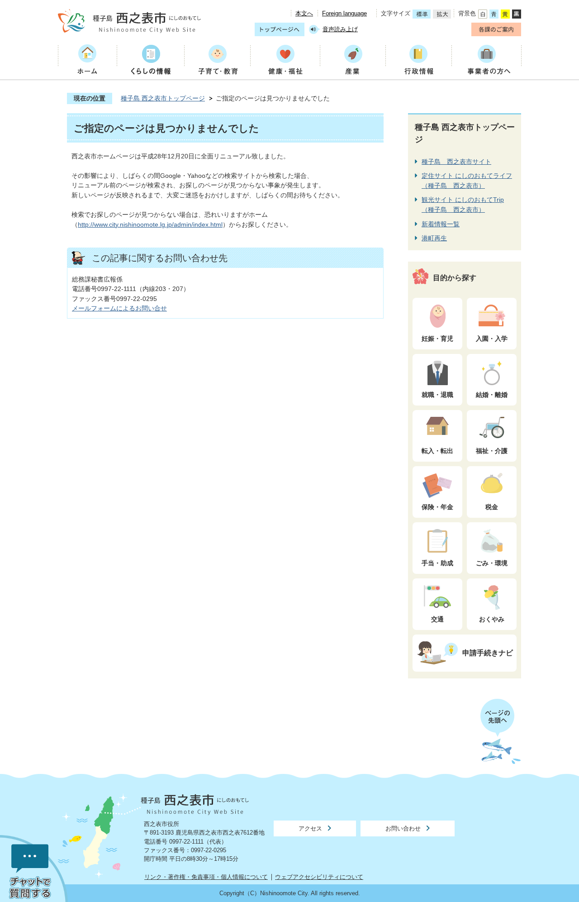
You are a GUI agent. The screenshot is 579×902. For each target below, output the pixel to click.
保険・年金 (437, 507)
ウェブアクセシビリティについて (319, 876)
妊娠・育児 (437, 338)
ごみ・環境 (492, 563)
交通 (437, 619)
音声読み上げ (340, 29)
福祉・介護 (492, 450)
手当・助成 (437, 563)
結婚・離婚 (492, 394)
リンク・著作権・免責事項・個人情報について (206, 876)
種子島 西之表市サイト (456, 161)
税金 (491, 507)
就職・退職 (437, 394)
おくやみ (491, 619)
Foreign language (344, 13)
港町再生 (434, 238)
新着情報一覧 (441, 224)
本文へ (304, 13)
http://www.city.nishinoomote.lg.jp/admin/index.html (150, 224)
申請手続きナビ (487, 653)
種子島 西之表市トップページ (163, 98)
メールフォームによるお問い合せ (119, 308)
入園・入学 (492, 338)
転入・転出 (437, 450)
